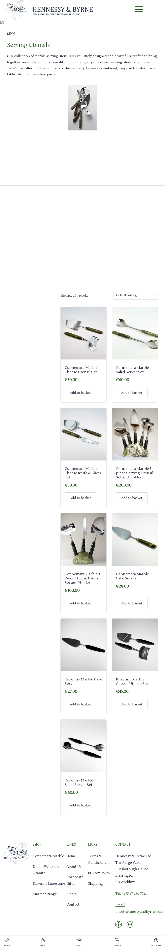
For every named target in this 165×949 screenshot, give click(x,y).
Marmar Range (45, 894)
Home (71, 856)
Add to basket (80, 393)
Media (71, 894)
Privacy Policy (99, 873)
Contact (72, 904)
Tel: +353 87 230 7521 (131, 893)
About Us (73, 867)
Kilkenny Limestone (49, 883)
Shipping (95, 883)
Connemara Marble (48, 856)
